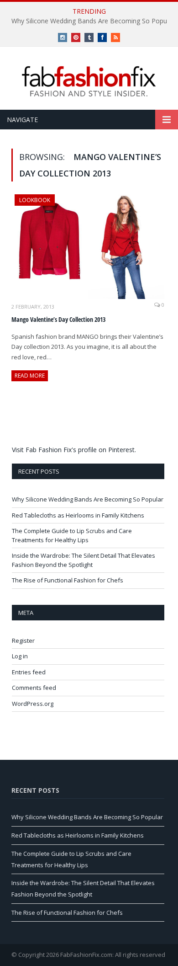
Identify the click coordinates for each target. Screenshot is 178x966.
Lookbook (34, 200)
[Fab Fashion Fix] (89, 81)
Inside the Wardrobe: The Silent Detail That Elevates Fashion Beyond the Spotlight (83, 560)
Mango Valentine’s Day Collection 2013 (58, 319)
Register (23, 640)
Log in (20, 656)
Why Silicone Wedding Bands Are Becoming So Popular (87, 499)
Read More (30, 375)
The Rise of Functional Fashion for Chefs (67, 580)
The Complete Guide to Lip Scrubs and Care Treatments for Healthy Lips (72, 535)
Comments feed (34, 687)
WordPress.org (32, 703)
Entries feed (29, 672)
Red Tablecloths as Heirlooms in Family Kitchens (78, 515)
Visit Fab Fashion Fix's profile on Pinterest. (74, 449)
